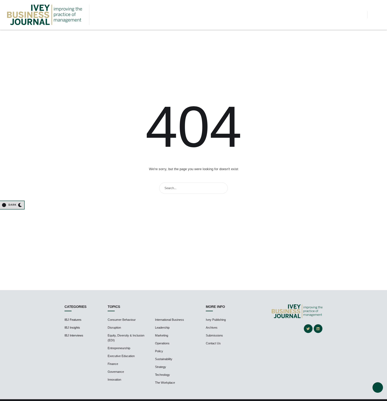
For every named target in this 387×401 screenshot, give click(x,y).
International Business (169, 319)
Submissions (214, 335)
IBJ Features (72, 319)
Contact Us (213, 343)
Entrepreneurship (119, 348)
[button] (361, 14)
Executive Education (121, 356)
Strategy (160, 367)
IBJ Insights (72, 327)
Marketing (161, 335)
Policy (159, 351)
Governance (116, 371)
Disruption (114, 327)
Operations (162, 343)
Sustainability (163, 359)
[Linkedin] (318, 328)
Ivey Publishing (216, 319)
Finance (113, 364)
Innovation (114, 379)
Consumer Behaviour (122, 319)
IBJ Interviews (73, 335)
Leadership (162, 327)
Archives (211, 327)
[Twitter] (308, 328)
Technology (162, 374)
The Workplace (165, 382)
